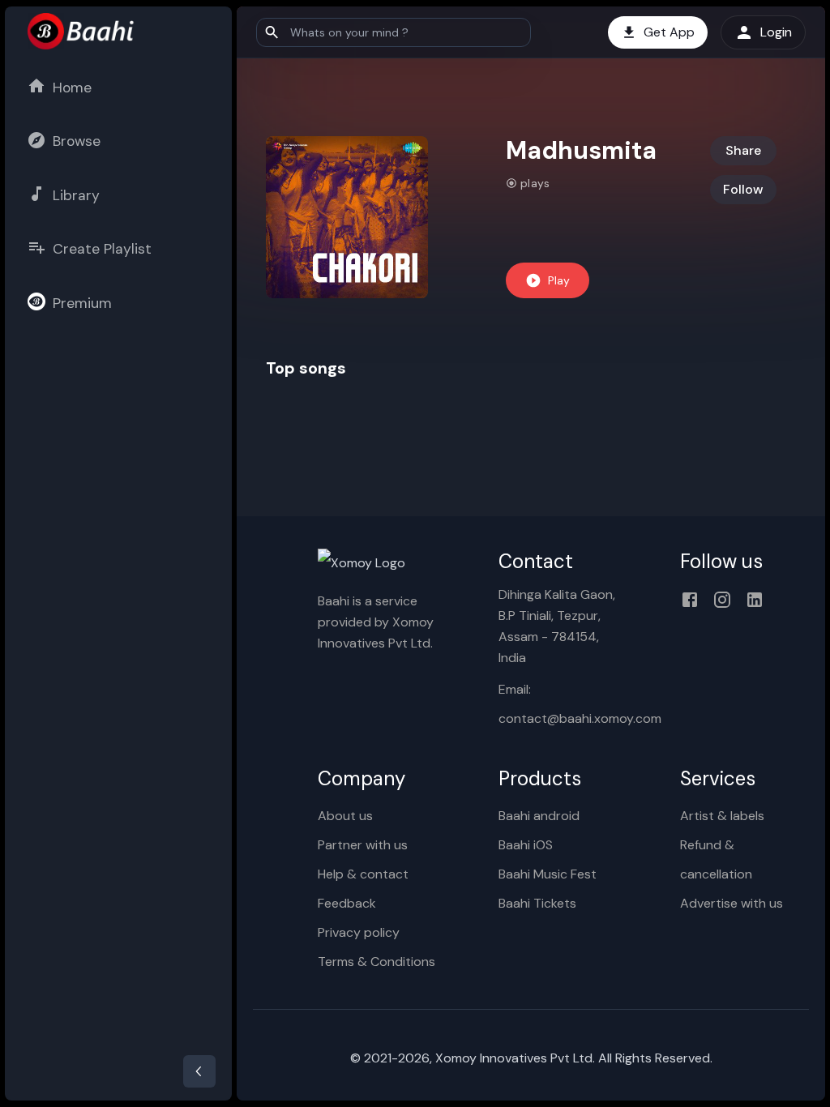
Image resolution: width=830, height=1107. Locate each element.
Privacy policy (359, 932)
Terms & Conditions (376, 961)
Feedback (347, 903)
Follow (743, 189)
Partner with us (363, 844)
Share (743, 150)
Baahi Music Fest (547, 874)
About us (345, 815)
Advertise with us (731, 903)
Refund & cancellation (716, 859)
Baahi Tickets (537, 903)
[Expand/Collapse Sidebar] (199, 1071)
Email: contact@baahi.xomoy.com (562, 704)
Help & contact (363, 874)
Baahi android (539, 815)
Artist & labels (722, 815)
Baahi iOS (525, 844)
